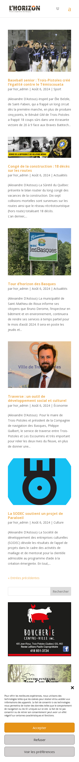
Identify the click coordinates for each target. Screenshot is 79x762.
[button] (72, 688)
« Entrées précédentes (24, 578)
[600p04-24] (39, 655)
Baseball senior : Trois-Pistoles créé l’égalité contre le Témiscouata (39, 82)
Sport (57, 89)
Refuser (40, 740)
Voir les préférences (39, 752)
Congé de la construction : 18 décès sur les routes (39, 168)
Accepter (39, 728)
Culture (59, 522)
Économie (61, 405)
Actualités (60, 175)
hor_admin (20, 89)
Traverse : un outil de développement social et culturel (37, 398)
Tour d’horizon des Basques (32, 283)
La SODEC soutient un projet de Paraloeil (35, 515)
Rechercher (61, 591)
